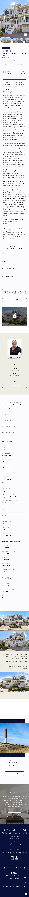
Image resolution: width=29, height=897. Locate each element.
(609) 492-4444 (14, 838)
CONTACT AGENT (15, 386)
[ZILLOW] (24, 867)
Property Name (7, 269)
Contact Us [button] (15, 814)
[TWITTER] (20, 867)
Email (4, 261)
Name (4, 253)
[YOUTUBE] (16, 867)
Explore (15, 773)
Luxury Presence (14, 878)
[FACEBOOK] (4, 867)
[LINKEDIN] (12, 867)
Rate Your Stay (7, 276)
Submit (15, 300)
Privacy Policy (17, 295)
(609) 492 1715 (14, 370)
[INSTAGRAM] (8, 867)
